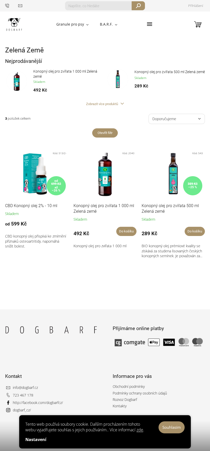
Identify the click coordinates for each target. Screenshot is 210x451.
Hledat (138, 5)
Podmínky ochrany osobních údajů (140, 393)
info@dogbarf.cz (25, 387)
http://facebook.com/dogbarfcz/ (38, 402)
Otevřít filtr (105, 133)
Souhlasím (171, 427)
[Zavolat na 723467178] (11, 5)
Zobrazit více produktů (102, 104)
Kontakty (120, 405)
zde (139, 430)
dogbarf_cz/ (22, 410)
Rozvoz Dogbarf (125, 399)
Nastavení (35, 439)
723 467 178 (23, 395)
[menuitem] (72, 24)
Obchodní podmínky (129, 386)
